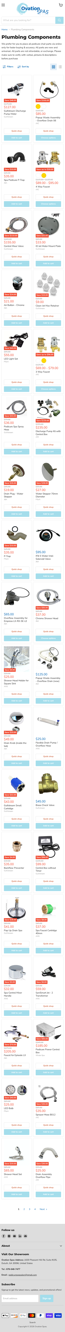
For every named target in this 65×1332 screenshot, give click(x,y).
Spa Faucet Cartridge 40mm (46, 932)
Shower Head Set (13, 1174)
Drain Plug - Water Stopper (13, 495)
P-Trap (7, 556)
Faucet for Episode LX (15, 1055)
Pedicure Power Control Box (48, 1051)
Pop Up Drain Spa (13, 930)
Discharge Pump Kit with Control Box (48, 433)
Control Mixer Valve (14, 246)
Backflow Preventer (14, 867)
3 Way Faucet (43, 371)
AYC (37, 123)
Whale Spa (40, 1055)
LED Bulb (8, 1108)
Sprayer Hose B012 (45, 1114)
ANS (6, 686)
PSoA (6, 361)
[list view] (60, 67)
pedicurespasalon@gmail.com (23, 1274)
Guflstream (40, 808)
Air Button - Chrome (14, 305)
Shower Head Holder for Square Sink (16, 682)
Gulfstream (8, 117)
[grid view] (53, 67)
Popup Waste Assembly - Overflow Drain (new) (48, 680)
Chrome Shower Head (47, 618)
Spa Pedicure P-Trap (14, 180)
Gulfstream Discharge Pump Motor (15, 112)
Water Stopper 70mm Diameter (47, 495)
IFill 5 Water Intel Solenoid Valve (44, 557)
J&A (5, 183)
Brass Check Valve (45, 805)
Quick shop (16, 131)
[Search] (59, 20)
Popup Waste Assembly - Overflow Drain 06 (48, 119)
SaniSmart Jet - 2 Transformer (44, 994)
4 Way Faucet (43, 186)
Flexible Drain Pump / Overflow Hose (46, 744)
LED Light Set (11, 358)
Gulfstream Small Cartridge (12, 807)
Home (5, 29)
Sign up (46, 1298)
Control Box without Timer (46, 869)
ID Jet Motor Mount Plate (48, 246)
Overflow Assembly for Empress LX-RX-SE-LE (16, 620)
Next (42, 1209)
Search (32, 1322)
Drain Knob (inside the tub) (15, 744)
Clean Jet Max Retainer (47, 305)
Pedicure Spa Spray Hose (14, 428)
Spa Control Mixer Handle (13, 994)
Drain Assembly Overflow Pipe (44, 1176)
